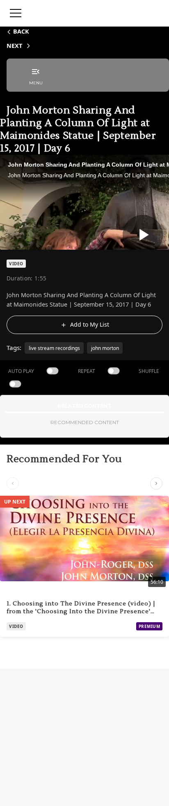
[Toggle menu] (16, 13)
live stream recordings (54, 348)
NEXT (14, 46)
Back (21, 31)
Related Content (84, 406)
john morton (105, 348)
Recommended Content (84, 422)
